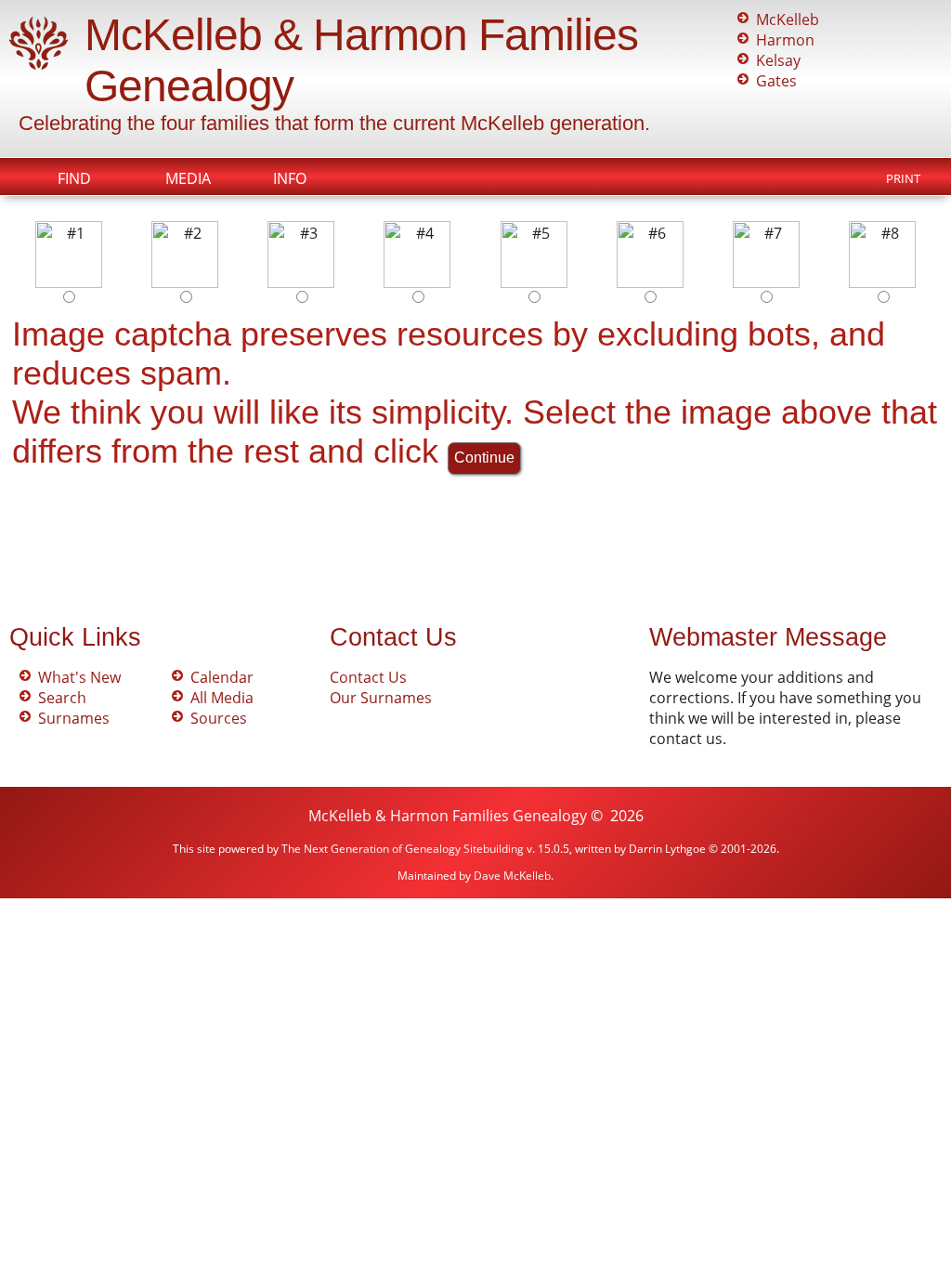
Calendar (222, 677)
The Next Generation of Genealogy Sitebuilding (402, 849)
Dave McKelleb (512, 875)
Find (74, 178)
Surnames (74, 718)
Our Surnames (381, 697)
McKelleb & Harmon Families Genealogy (447, 815)
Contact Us (368, 677)
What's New (79, 677)
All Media (222, 697)
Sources (218, 718)
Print (903, 178)
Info (289, 178)
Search (62, 697)
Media (188, 178)
